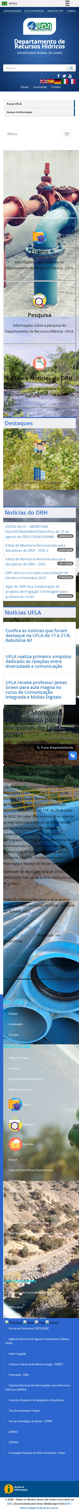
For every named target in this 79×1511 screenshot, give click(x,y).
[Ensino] (39, 236)
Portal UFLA (14, 104)
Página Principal (18, 1058)
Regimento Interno (20, 1089)
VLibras (71, 10)
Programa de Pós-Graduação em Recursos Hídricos (33, 1235)
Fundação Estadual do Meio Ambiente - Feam (37, 1453)
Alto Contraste (34, 10)
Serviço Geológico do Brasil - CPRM (30, 1421)
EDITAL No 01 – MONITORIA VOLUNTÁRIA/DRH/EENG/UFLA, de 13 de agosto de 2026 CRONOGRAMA (37, 531)
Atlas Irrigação (17, 1354)
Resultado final (15, 965)
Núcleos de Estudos (21, 1258)
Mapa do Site (55, 10)
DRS (10, 1503)
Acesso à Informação (19, 112)
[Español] (50, 81)
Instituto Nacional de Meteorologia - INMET (36, 1364)
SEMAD (13, 1432)
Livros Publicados (20, 1248)
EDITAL (8, 919)
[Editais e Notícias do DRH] (39, 363)
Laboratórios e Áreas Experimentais (31, 1170)
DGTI (67, 1503)
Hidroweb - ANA (19, 1375)
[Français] (72, 81)
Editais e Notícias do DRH (24, 1269)
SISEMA (13, 1442)
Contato (55, 87)
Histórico (14, 1068)
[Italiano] (65, 81)
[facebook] (59, 76)
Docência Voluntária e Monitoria (29, 1223)
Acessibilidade (12, 10)
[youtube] (70, 76)
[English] (43, 81)
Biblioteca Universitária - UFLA (27, 1318)
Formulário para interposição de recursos (36, 949)
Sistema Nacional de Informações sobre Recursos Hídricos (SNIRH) (37, 1387)
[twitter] (65, 76)
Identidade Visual (19, 1202)
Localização (40, 87)
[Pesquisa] (39, 299)
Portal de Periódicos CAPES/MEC (29, 1328)
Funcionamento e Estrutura (26, 1079)
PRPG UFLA (16, 1307)
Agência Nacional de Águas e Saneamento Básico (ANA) (37, 1341)
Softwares (15, 1180)
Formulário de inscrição (22, 927)
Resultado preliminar (20, 935)
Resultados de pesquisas (24, 1191)
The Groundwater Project (24, 1411)
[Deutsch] (58, 81)
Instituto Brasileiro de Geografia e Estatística (36, 1400)
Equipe (25, 87)
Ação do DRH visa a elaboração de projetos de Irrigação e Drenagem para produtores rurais (36, 591)
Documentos (17, 1212)
